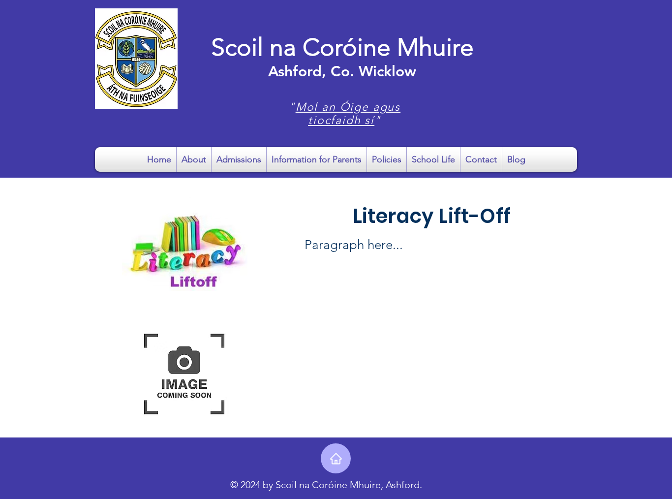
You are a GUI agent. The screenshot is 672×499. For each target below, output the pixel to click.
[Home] (336, 458)
